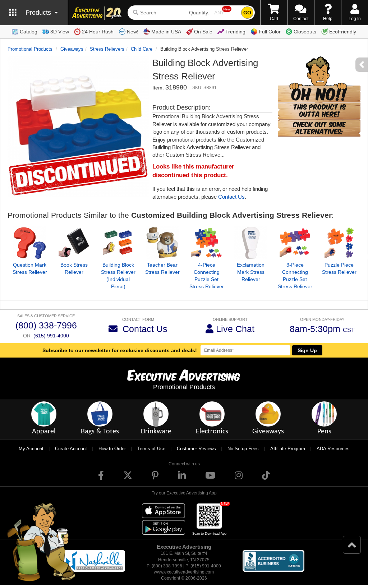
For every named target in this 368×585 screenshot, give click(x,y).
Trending (235, 31)
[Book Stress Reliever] (73, 242)
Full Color (270, 31)
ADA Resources (333, 448)
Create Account (71, 448)
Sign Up (307, 350)
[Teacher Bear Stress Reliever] (162, 242)
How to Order (112, 448)
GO (247, 12)
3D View (59, 31)
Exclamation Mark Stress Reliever (250, 272)
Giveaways (71, 49)
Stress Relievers (107, 49)
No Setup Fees (243, 448)
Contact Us (231, 197)
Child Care (141, 49)
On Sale (203, 31)
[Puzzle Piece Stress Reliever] (339, 242)
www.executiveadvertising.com (184, 572)
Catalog (28, 31)
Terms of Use (151, 448)
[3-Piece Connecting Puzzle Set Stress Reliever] (294, 242)
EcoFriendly (342, 31)
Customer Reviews (196, 448)
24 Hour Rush (98, 31)
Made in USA (166, 31)
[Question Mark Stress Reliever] (29, 242)
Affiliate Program (287, 448)
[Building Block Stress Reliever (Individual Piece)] (118, 242)
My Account (31, 448)
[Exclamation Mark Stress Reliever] (250, 242)
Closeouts (305, 31)
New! (132, 31)
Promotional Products (30, 49)
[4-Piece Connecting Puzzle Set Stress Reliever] (206, 242)
